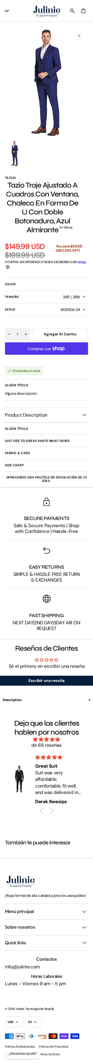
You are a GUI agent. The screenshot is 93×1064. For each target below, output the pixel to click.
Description (12, 700)
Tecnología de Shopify (39, 1009)
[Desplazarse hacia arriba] (87, 1058)
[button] (10, 10)
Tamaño (12, 297)
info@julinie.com (22, 967)
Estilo (10, 309)
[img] (46, 740)
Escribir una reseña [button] (46, 680)
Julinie (20, 1009)
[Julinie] (47, 11)
